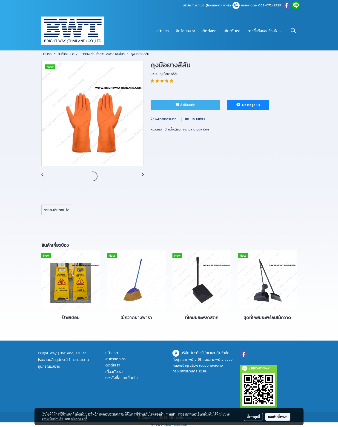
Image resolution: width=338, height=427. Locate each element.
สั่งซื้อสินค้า (187, 105)
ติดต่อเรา (209, 30)
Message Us (250, 105)
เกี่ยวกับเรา (232, 30)
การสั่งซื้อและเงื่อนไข (263, 30)
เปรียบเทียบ (197, 119)
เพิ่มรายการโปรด (165, 119)
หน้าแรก (162, 30)
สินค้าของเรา (185, 30)
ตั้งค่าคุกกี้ (253, 417)
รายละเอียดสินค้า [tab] (56, 210)
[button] (293, 30)
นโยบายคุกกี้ (79, 419)
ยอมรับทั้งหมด (277, 417)
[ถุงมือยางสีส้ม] (92, 113)
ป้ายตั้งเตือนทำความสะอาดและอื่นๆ (187, 129)
